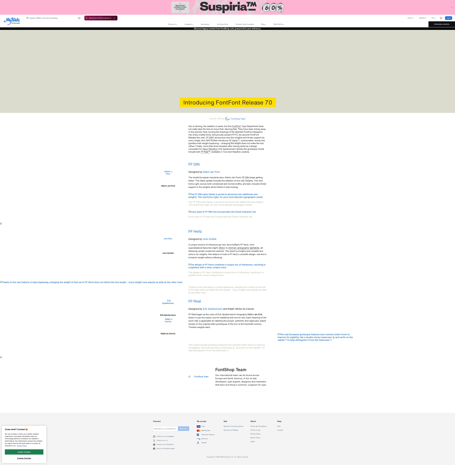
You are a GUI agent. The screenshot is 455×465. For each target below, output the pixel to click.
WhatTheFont (278, 24)
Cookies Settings (24, 458)
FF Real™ (205, 151)
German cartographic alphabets (243, 247)
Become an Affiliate (231, 430)
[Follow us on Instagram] (155, 436)
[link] (27, 18)
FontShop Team (230, 369)
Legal (252, 441)
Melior (222, 247)
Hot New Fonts (222, 24)
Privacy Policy (255, 434)
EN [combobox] (433, 18)
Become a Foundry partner (233, 426)
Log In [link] (448, 18)
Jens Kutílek (209, 239)
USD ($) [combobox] (422, 18)
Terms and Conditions (258, 426)
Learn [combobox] (410, 18)
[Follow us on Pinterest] (155, 445)
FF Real (194, 301)
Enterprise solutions (441, 24)
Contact (280, 430)
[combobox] (53, 18)
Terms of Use (255, 430)
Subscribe (183, 428)
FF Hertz (195, 231)
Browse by (172, 24)
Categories (188, 24)
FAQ (278, 426)
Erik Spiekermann (212, 308)
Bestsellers (205, 24)
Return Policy (255, 438)
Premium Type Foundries (245, 24)
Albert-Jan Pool (211, 171)
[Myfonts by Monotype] (12, 21)
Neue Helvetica (210, 148)
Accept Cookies (24, 452)
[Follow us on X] (155, 441)
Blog (262, 24)
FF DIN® (210, 137)
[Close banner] (114, 18)
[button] (452, 7)
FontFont (236, 126)
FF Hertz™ (234, 140)
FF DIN (194, 164)
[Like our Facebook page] (155, 449)
